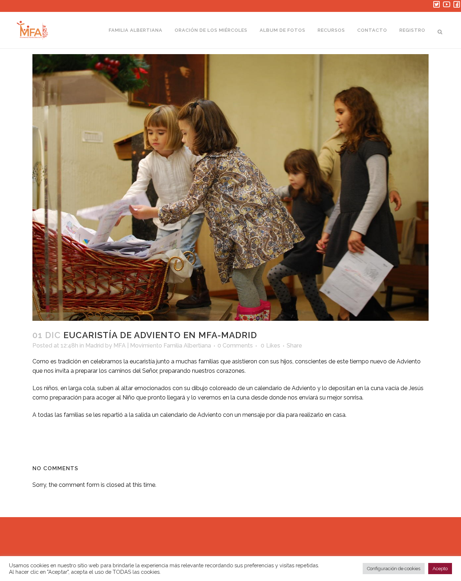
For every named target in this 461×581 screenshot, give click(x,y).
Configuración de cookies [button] (393, 568)
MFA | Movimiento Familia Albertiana (162, 345)
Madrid (94, 345)
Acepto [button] (440, 568)
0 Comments (235, 345)
